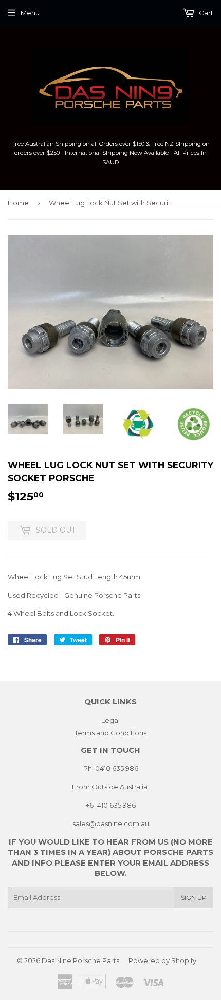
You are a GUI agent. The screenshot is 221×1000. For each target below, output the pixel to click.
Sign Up (194, 897)
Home (18, 203)
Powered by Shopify (162, 960)
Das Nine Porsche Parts (80, 960)
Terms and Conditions (110, 733)
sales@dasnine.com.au (110, 823)
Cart (205, 13)
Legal (110, 720)
